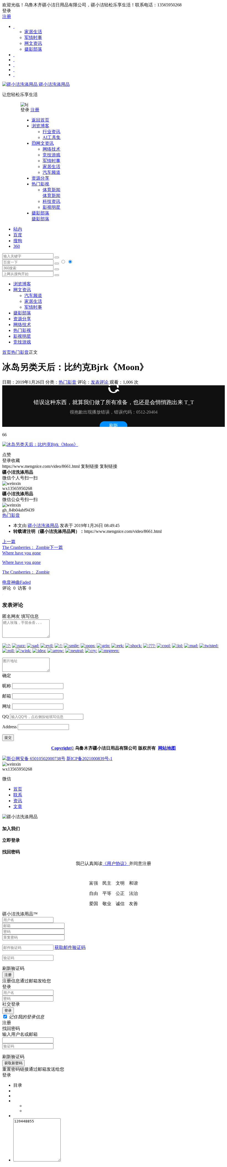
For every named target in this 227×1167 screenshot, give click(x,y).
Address (10, 726)
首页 (6, 352)
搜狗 (17, 240)
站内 (17, 229)
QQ (5, 716)
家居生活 (33, 31)
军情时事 (33, 37)
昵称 (6, 685)
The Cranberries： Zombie (26, 572)
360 (16, 246)
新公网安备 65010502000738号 (36, 758)
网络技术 (51, 149)
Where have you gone (21, 562)
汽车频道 (51, 172)
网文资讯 (33, 43)
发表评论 (100, 382)
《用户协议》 (115, 863)
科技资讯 (51, 201)
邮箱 (6, 696)
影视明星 (51, 207)
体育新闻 (51, 192)
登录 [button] (6, 10)
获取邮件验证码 (70, 947)
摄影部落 (33, 49)
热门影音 (20, 352)
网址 (6, 706)
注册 (6, 16)
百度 (17, 235)
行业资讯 (51, 131)
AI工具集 (52, 137)
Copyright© (62, 748)
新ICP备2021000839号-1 (89, 758)
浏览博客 (22, 284)
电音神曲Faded (16, 582)
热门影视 (22, 330)
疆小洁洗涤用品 (54, 84)
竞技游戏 (51, 155)
